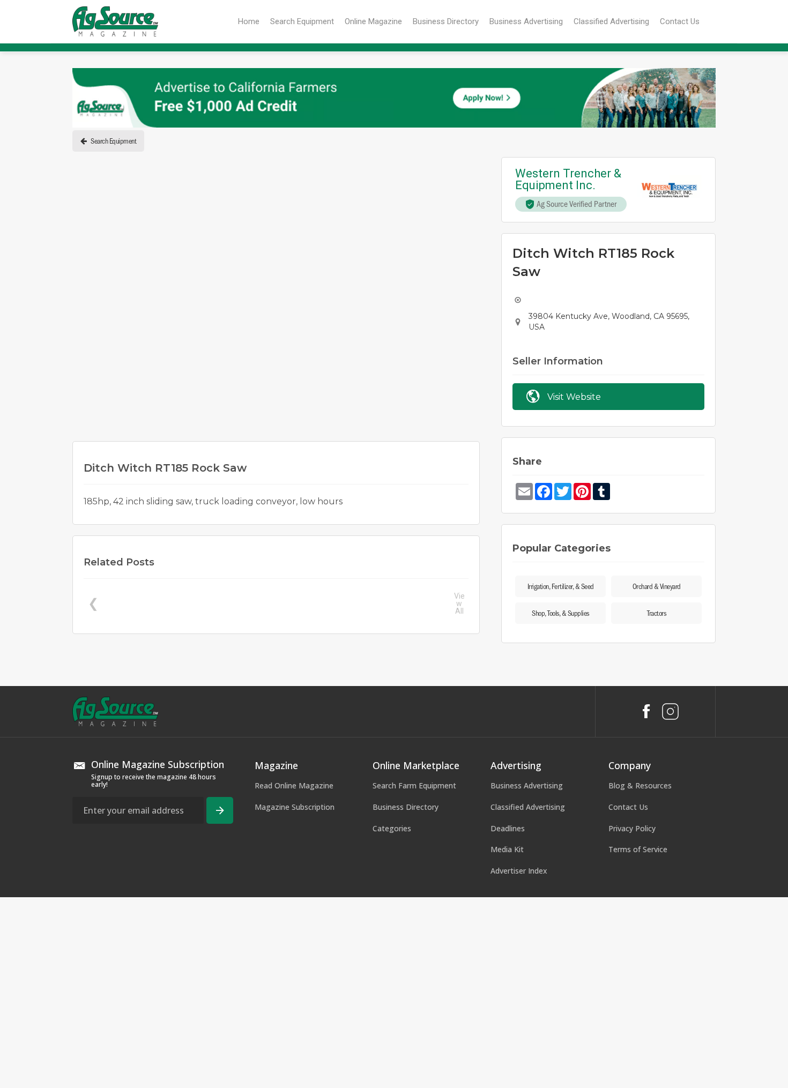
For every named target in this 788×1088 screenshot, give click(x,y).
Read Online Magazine (294, 976)
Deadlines (507, 1019)
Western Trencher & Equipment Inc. (569, 179)
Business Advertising (526, 976)
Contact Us (628, 998)
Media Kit (507, 1040)
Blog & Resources (640, 976)
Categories (392, 1019)
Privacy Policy (632, 1019)
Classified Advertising (527, 998)
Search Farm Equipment (414, 976)
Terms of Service (637, 1040)
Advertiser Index (518, 1061)
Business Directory (405, 998)
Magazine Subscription (294, 998)
